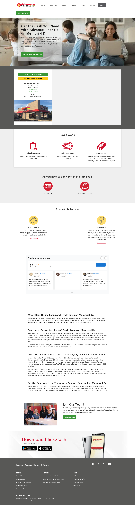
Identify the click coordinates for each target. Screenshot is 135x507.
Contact (92, 5)
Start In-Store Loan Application (33, 78)
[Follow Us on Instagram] (103, 465)
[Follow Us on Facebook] (93, 465)
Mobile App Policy (21, 485)
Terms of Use (20, 489)
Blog (83, 5)
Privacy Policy (20, 479)
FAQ (74, 476)
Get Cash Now (23, 13)
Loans (43, 5)
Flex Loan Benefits (79, 479)
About (74, 5)
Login (102, 5)
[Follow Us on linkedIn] (109, 465)
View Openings (69, 417)
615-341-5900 (49, 499)
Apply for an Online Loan (32, 54)
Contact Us (76, 485)
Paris (36, 465)
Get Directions (33, 89)
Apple (45, 448)
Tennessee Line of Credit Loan (52, 476)
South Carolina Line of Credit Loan (53, 479)
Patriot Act (19, 476)
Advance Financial (26, 5)
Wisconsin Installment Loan (51, 482)
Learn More (33, 238)
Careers (64, 5)
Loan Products (78, 482)
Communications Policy (23, 482)
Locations (53, 5)
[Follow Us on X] (98, 465)
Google (29, 448)
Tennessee (29, 465)
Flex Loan (85, 334)
